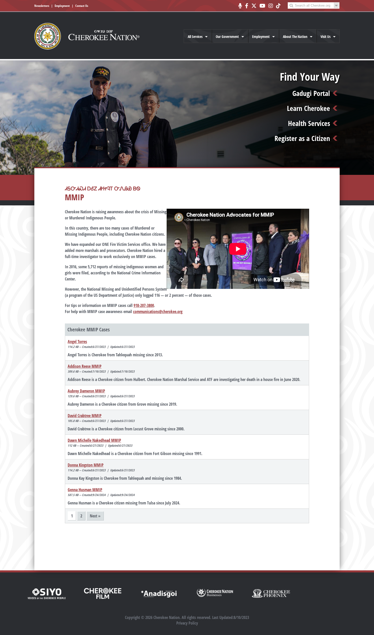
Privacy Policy (187, 623)
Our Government (227, 36)
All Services (195, 36)
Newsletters (41, 6)
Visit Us (325, 36)
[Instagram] (270, 5)
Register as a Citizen (302, 138)
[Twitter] (253, 5)
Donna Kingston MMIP (86, 465)
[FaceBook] (246, 5)
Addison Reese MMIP (85, 366)
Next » (95, 516)
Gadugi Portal (311, 93)
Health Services (309, 123)
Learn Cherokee (308, 108)
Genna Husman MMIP (85, 489)
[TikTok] (278, 5)
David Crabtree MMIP (85, 415)
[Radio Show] (240, 5)
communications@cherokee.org (157, 311)
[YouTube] (262, 5)
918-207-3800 (144, 305)
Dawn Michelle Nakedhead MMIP (94, 440)
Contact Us (81, 6)
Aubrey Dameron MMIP (86, 391)
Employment (62, 6)
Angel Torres (77, 341)
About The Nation (295, 36)
